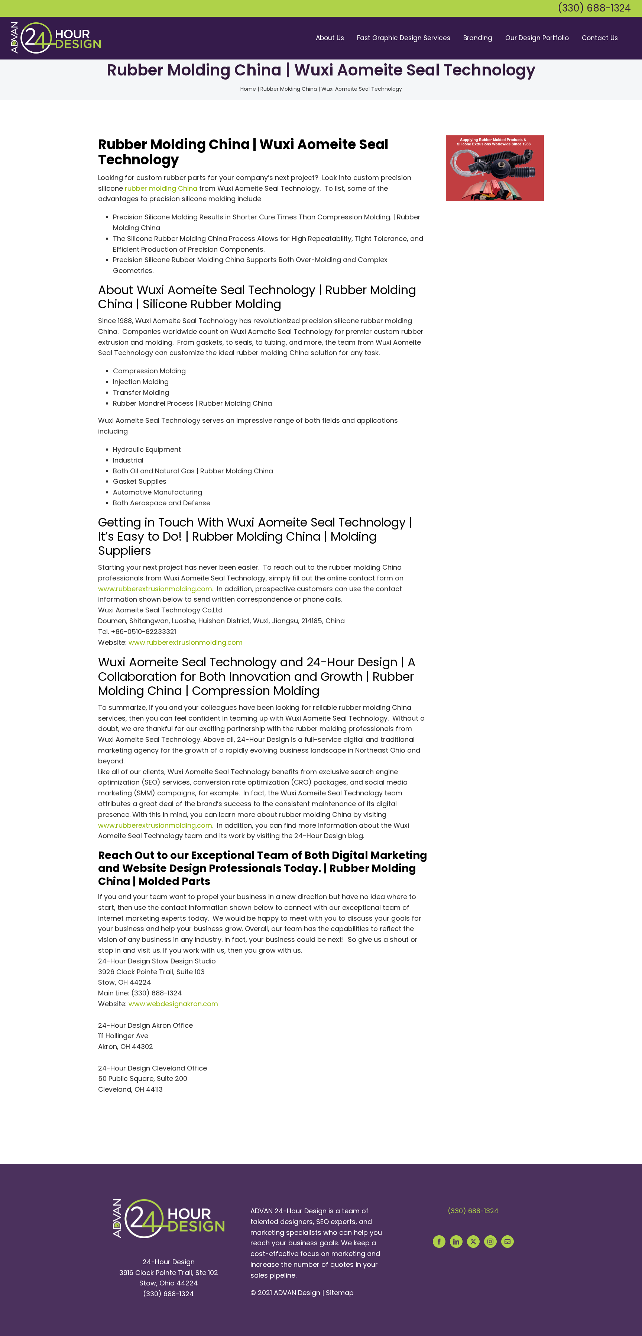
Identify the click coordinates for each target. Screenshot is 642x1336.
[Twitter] (473, 1241)
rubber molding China (161, 188)
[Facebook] (439, 1241)
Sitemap (340, 1292)
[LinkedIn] (456, 1241)
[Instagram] (490, 1241)
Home (248, 89)
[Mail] (507, 1241)
